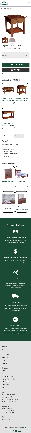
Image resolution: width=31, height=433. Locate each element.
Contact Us (5, 384)
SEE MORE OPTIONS (15, 65)
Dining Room (5, 349)
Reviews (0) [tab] (18, 136)
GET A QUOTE (15, 70)
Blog (3, 387)
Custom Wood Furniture (9, 379)
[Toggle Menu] (29, 3)
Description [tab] (7, 136)
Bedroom (4, 352)
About (3, 373)
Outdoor (4, 363)
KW (2, 73)
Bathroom (5, 357)
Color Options (6, 382)
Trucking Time (15, 302)
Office (4, 360)
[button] (27, 17)
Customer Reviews (7, 376)
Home (3, 370)
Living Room (5, 354)
